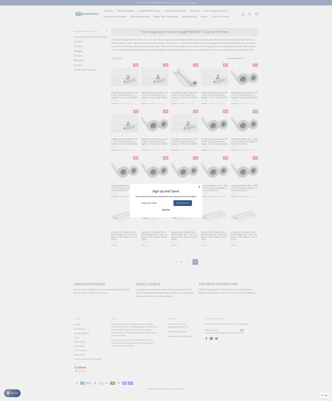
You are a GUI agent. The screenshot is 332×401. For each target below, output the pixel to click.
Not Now (166, 209)
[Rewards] (12, 393)
